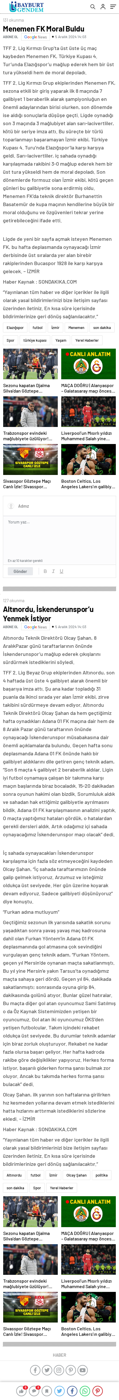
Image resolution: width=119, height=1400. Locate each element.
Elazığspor (15, 327)
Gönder (20, 571)
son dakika (102, 327)
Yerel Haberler (87, 340)
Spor (10, 340)
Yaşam (60, 340)
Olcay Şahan (76, 1175)
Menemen (76, 327)
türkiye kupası (35, 340)
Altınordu (14, 1175)
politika (102, 1175)
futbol (37, 327)
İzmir (55, 327)
